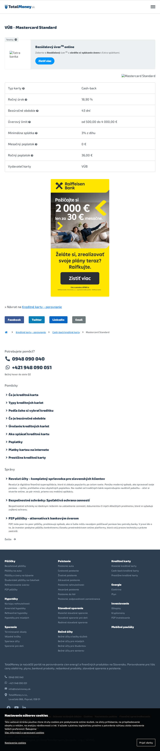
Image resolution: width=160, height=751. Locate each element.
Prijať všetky (146, 742)
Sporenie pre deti (14, 645)
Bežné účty (65, 631)
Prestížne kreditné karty (27, 457)
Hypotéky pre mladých (17, 617)
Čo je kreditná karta (23, 395)
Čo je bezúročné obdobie (27, 418)
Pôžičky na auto (13, 570)
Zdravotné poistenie (69, 580)
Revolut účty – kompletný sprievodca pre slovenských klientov (57, 478)
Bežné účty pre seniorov (71, 650)
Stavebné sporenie (70, 608)
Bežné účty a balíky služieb (72, 636)
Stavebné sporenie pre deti (73, 617)
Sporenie (11, 627)
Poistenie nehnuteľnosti (71, 584)
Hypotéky (11, 598)
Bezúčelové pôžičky (15, 565)
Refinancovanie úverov (17, 584)
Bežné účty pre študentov (72, 645)
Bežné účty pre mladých (71, 641)
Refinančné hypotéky (16, 612)
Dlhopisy (116, 608)
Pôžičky (10, 561)
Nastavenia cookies (15, 742)
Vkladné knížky (13, 636)
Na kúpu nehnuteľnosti (17, 603)
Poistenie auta (66, 565)
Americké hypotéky (15, 608)
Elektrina (116, 589)
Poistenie (64, 561)
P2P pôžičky (11, 589)
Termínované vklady (16, 631)
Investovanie (120, 603)
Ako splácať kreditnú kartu (29, 434)
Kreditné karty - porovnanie (42, 307)
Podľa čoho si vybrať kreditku (31, 410)
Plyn (113, 594)
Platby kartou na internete (29, 449)
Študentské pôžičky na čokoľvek (22, 580)
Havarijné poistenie (68, 589)
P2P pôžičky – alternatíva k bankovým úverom (44, 518)
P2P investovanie (120, 617)
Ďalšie (8, 539)
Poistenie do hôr (67, 594)
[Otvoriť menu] (153, 7)
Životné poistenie (67, 575)
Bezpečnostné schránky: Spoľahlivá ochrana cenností (49, 500)
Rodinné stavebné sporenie (73, 622)
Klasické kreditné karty (123, 565)
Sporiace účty (12, 641)
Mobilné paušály (122, 627)
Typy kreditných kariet (26, 402)
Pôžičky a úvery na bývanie (19, 575)
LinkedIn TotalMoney (24, 708)
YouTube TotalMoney (16, 708)
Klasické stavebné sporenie (73, 612)
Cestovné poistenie (68, 570)
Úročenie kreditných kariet (29, 426)
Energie (116, 584)
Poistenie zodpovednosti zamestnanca (79, 598)
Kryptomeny (118, 612)
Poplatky (16, 442)
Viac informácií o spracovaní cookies (24, 732)
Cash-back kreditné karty (66, 332)
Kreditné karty (121, 561)
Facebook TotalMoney (8, 708)
